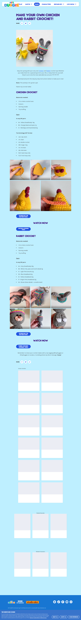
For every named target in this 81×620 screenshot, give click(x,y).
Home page (11, 4)
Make (37, 4)
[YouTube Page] (66, 601)
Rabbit (48, 71)
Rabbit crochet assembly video (23, 346)
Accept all (63, 616)
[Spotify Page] (54, 601)
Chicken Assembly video (23, 229)
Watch (27, 4)
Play (20, 4)
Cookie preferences (73, 616)
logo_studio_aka (32, 601)
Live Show (70, 4)
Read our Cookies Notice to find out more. (38, 617)
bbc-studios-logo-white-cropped (20, 601)
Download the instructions (23, 216)
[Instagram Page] (71, 601)
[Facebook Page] (62, 601)
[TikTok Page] (58, 601)
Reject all (55, 616)
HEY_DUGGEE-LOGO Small (11, 601)
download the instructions (23, 334)
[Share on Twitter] (25, 23)
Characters (46, 4)
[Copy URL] (29, 23)
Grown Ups (58, 4)
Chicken (41, 71)
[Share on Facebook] (22, 23)
